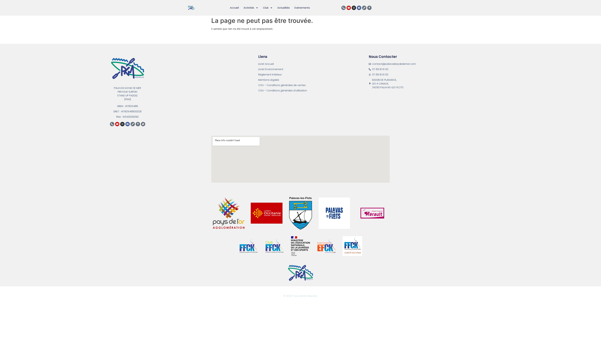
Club (266, 8)
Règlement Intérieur (270, 74)
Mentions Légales (268, 80)
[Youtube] (349, 8)
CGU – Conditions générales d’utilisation (282, 90)
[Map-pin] (369, 8)
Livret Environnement (270, 69)
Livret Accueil (266, 64)
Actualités (283, 8)
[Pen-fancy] (364, 8)
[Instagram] (354, 8)
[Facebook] (359, 8)
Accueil (234, 8)
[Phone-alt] (343, 8)
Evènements (302, 8)
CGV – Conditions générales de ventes (282, 85)
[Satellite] (143, 124)
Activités (249, 8)
